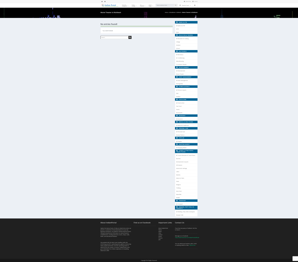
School (178, 48)
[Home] (102, 1)
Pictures (160, 238)
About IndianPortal (163, 228)
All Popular (179, 141)
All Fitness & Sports (181, 90)
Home (166, 12)
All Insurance (179, 119)
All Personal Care (180, 131)
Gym (177, 93)
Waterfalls (178, 194)
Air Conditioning (180, 58)
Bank (177, 32)
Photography (179, 83)
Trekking (178, 188)
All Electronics (179, 54)
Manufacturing (180, 61)
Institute (178, 45)
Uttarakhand (172, 12)
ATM (177, 29)
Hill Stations (179, 165)
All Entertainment (180, 71)
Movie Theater (180, 74)
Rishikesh (178, 12)
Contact (196, 1)
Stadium (178, 96)
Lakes (177, 171)
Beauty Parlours (180, 135)
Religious (178, 184)
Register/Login (185, 5)
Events (160, 236)
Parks (177, 181)
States (160, 231)
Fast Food (178, 106)
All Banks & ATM (180, 25)
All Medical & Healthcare (182, 125)
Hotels (177, 109)
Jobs (159, 239)
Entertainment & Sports (182, 162)
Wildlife (178, 197)
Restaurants (179, 112)
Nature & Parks (180, 178)
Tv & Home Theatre (181, 64)
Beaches (178, 158)
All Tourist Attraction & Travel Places (185, 155)
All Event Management (182, 80)
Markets (178, 175)
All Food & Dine (180, 103)
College (178, 42)
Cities (159, 233)
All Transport (179, 204)
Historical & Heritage (181, 168)
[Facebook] (105, 1)
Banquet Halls (179, 215)
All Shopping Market (181, 147)
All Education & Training (182, 38)
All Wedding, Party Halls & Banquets (185, 211)
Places (160, 230)
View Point (179, 191)
